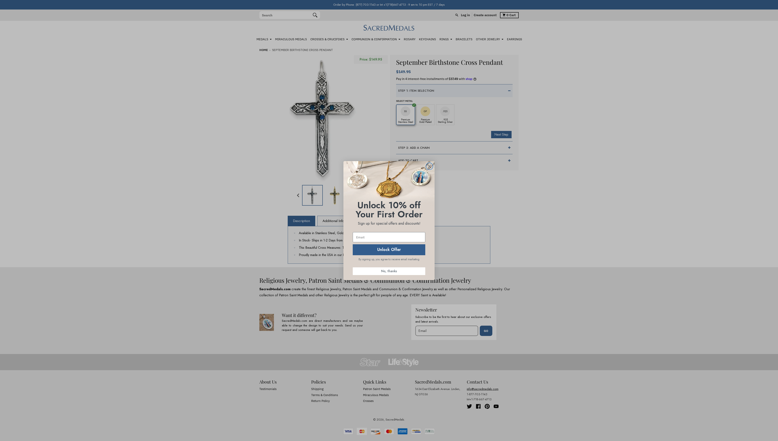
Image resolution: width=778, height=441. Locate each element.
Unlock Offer (389, 250)
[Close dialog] (429, 166)
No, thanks (389, 271)
